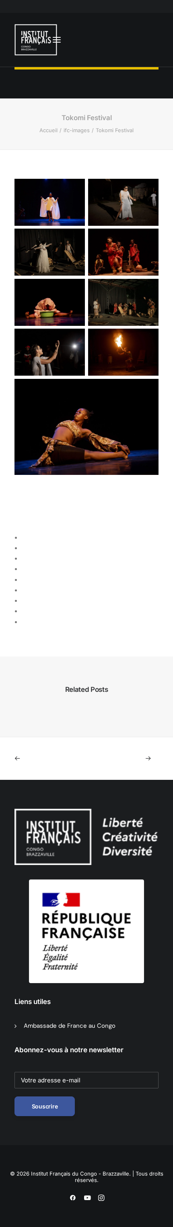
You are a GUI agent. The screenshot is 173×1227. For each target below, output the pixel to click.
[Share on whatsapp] (25, 590)
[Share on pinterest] (25, 569)
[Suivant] (130, 758)
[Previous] (43, 758)
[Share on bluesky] (25, 601)
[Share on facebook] (25, 538)
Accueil (48, 130)
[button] (56, 40)
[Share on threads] (25, 559)
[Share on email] (25, 622)
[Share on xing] (25, 611)
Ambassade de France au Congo (69, 1026)
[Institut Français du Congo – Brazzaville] (37, 40)
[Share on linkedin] (25, 580)
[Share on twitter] (25, 548)
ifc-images (77, 130)
